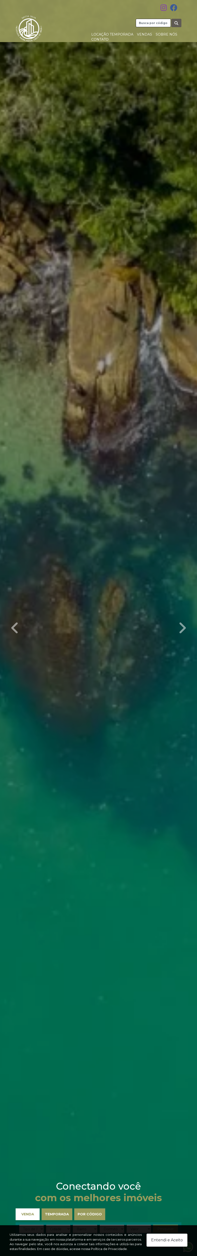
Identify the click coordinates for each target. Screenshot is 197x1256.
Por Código (90, 1214)
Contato (100, 39)
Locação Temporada (112, 34)
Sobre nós (166, 34)
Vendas (144, 34)
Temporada (57, 1214)
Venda (27, 1214)
